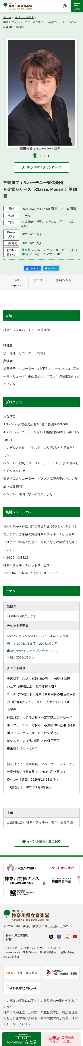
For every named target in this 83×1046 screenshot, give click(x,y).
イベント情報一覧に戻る (44, 841)
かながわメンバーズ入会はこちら (34, 651)
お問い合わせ (67, 952)
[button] (40, 156)
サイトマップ (10, 948)
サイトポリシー (55, 948)
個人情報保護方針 (49, 952)
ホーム (7, 17)
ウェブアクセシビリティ (32, 948)
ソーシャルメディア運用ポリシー (20, 952)
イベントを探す (24, 17)
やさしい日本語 (11, 956)
